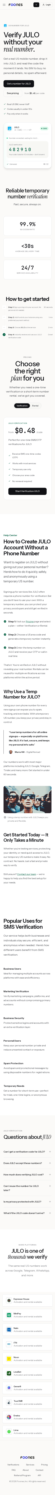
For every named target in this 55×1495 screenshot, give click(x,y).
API (39, 1475)
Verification (22, 405)
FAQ (14, 1470)
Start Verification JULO (27, 491)
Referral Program (22, 1475)
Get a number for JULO (19, 83)
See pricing (13, 93)
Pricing (30, 621)
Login (48, 4)
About (26, 1470)
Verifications (13, 1464)
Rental (35, 405)
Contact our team (26, 874)
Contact (39, 1470)
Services (30, 1464)
